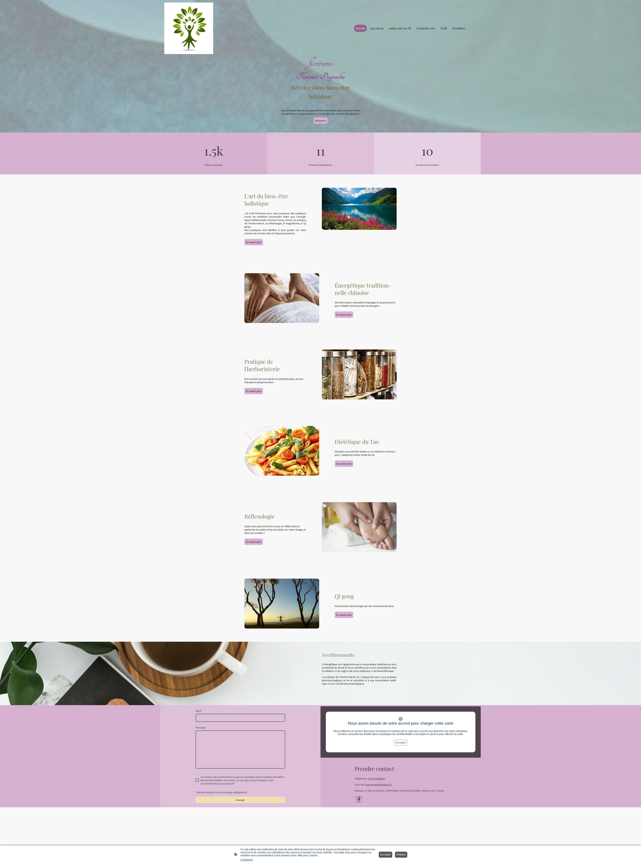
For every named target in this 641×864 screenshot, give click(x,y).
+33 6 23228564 (376, 778)
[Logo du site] (188, 28)
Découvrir (320, 120)
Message (200, 727)
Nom (199, 710)
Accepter (400, 742)
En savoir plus (253, 242)
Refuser (401, 854)
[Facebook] (359, 799)
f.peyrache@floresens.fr (378, 784)
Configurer (246, 859)
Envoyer (240, 800)
